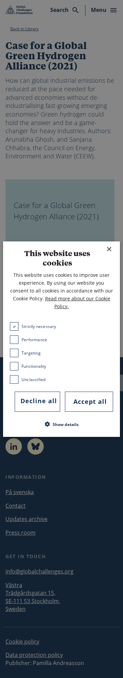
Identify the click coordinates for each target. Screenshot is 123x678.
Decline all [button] (38, 401)
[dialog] (61, 339)
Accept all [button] (90, 401)
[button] (62, 424)
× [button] (108, 249)
